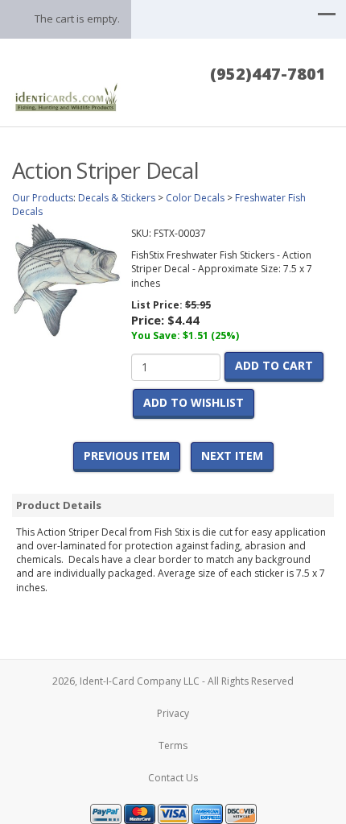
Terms (173, 745)
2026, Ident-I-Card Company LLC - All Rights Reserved (173, 681)
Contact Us (173, 778)
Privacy (173, 713)
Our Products (42, 198)
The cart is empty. (77, 18)
